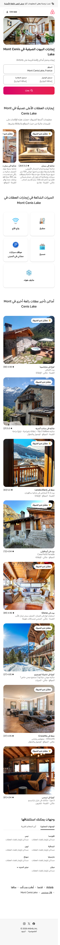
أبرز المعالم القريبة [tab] (28, 826)
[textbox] (41, 81)
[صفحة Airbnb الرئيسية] (52, 11)
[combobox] (29, 70)
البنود (23, 931)
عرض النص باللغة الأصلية (14, 3)
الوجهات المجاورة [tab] (47, 826)
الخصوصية (32, 931)
